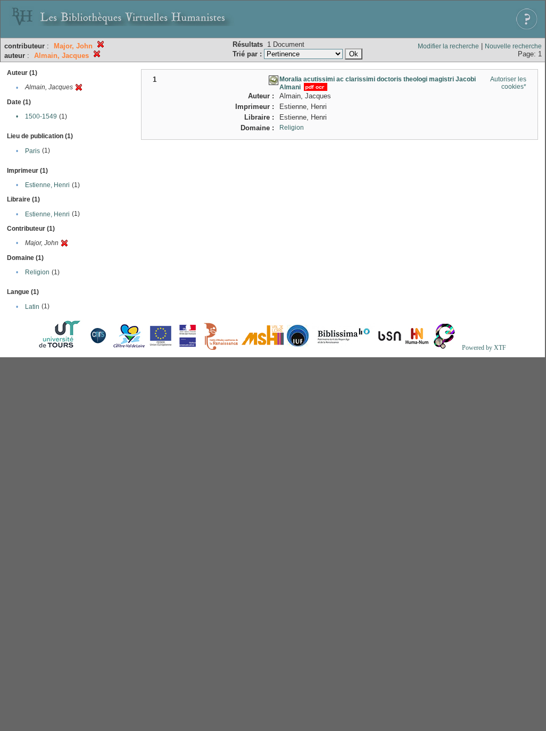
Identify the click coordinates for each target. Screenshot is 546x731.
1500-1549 (41, 116)
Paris (32, 151)
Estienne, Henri (47, 185)
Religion (37, 272)
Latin (32, 306)
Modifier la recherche (448, 46)
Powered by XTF (484, 347)
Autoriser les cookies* (508, 82)
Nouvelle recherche (513, 46)
